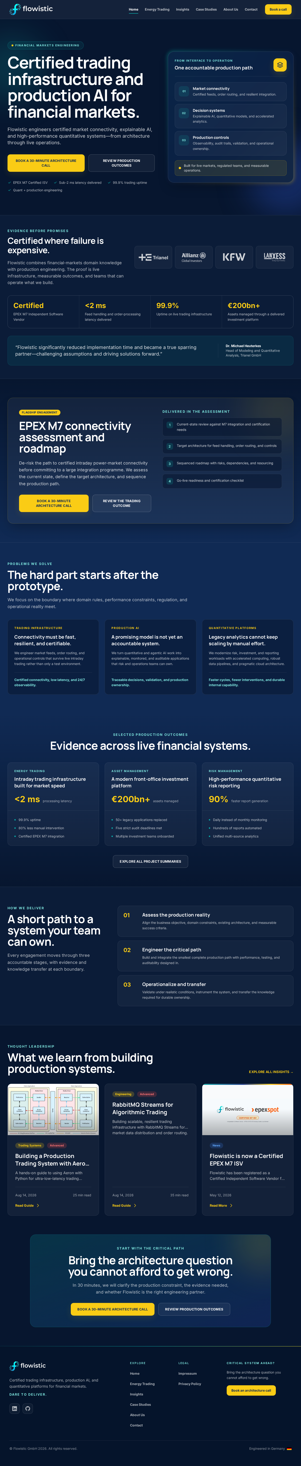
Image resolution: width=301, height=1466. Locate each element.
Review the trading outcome (122, 503)
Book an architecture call (251, 1390)
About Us (230, 9)
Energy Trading (157, 9)
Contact (251, 9)
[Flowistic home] (31, 9)
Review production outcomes (121, 163)
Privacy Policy (189, 1384)
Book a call (278, 9)
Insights (182, 9)
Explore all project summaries (150, 861)
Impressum (187, 1373)
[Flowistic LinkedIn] (14, 1408)
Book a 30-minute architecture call (46, 163)
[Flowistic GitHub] (28, 1408)
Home (133, 9)
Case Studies (206, 9)
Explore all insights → (271, 1072)
